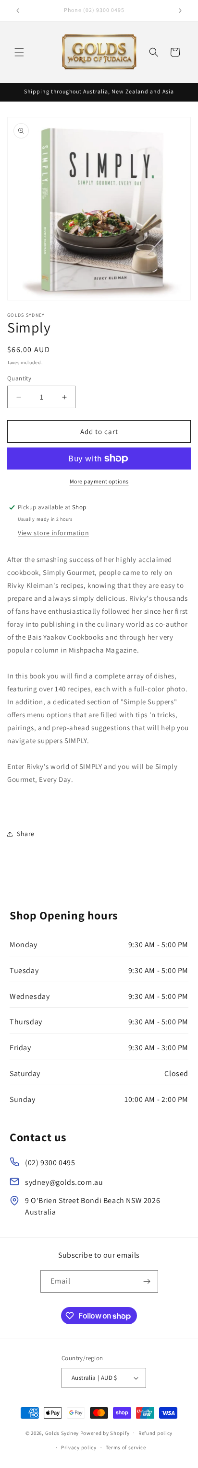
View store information (53, 532)
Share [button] (26, 833)
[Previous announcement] (17, 10)
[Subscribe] (147, 1281)
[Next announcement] (180, 10)
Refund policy (155, 1433)
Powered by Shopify (105, 1432)
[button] (19, 52)
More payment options (99, 481)
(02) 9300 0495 (50, 1163)
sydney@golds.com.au (64, 1182)
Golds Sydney (62, 1432)
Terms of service (126, 1447)
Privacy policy (79, 1447)
